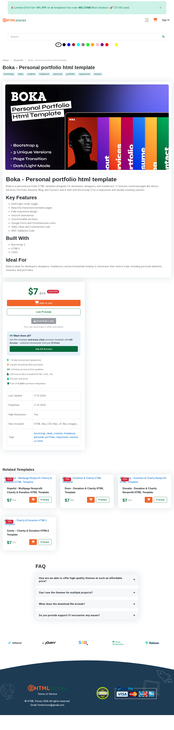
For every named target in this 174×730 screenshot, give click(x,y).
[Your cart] (155, 20)
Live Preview (43, 311)
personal (57, 74)
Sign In (165, 20)
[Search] (163, 37)
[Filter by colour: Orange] (92, 45)
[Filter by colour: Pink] (97, 45)
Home (5, 60)
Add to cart (46, 303)
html (40, 441)
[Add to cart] (33, 500)
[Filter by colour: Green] (88, 45)
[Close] (160, 7)
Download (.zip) (45, 321)
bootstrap (9, 74)
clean (20, 74)
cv (35, 441)
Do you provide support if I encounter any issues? (69, 615)
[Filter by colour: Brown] (73, 45)
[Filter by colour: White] (111, 45)
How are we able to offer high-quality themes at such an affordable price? (80, 580)
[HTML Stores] (14, 20)
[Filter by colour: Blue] (69, 45)
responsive (84, 74)
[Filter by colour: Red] (107, 45)
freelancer (44, 74)
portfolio (70, 74)
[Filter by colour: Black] (64, 45)
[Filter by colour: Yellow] (116, 45)
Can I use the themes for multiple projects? (66, 592)
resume (97, 74)
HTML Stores (34, 701)
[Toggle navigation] (147, 20)
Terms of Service (47, 694)
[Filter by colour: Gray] (83, 45)
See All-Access (43, 349)
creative (31, 74)
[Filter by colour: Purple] (102, 45)
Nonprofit (18, 60)
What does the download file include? (62, 603)
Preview (45, 499)
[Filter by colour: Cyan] (78, 45)
